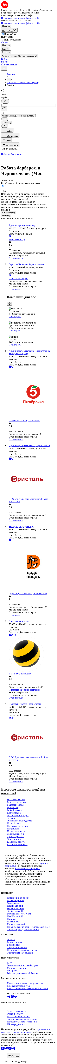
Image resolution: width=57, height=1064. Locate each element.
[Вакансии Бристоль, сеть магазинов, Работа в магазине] (31, 479)
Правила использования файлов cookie (20, 23)
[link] (6, 52)
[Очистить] (5, 101)
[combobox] (14, 94)
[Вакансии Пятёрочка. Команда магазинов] (31, 394)
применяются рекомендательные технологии (25, 1030)
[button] (4, 59)
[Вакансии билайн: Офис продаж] (31, 654)
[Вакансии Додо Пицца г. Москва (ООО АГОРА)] (31, 567)
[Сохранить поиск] (4, 109)
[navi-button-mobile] (4, 68)
